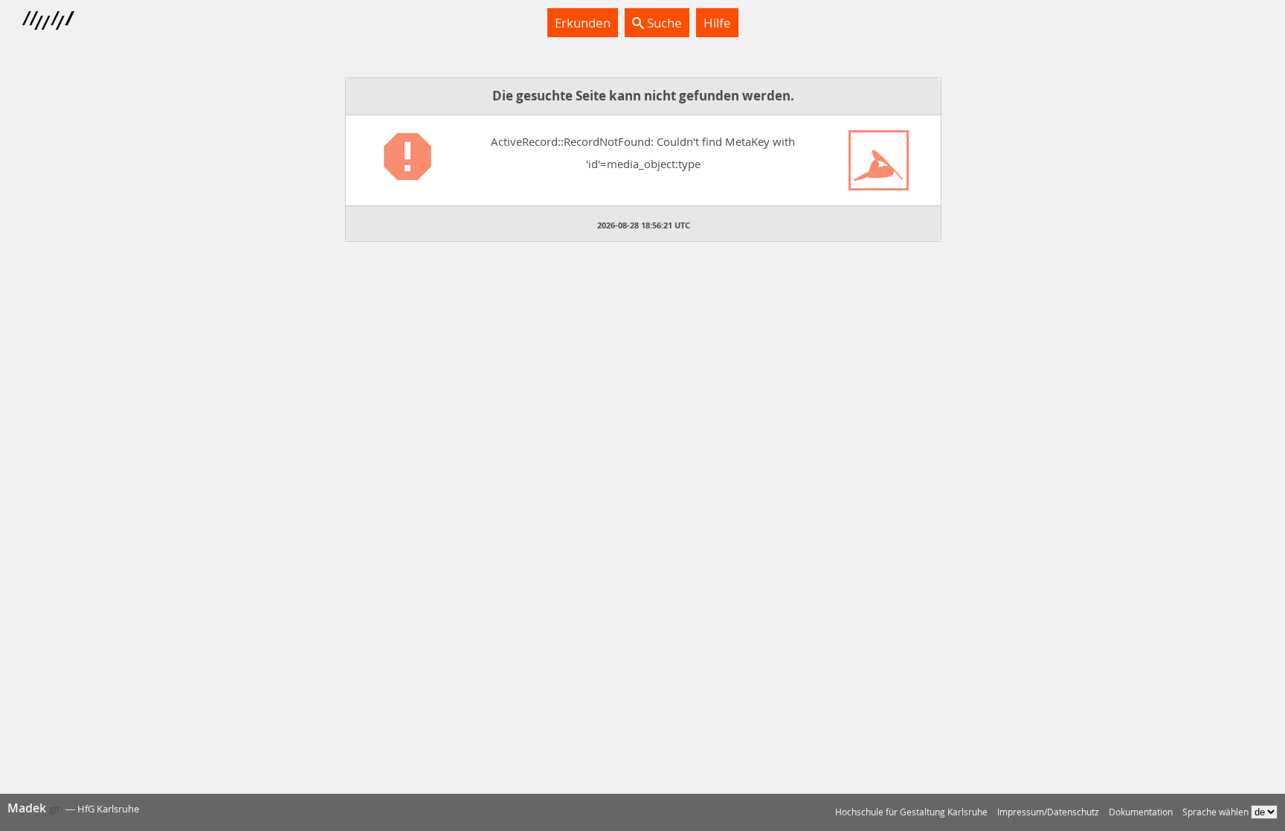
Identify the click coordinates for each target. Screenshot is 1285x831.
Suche (663, 22)
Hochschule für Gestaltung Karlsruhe (911, 812)
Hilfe (717, 22)
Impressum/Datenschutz (1048, 812)
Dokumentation (1141, 812)
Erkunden (583, 22)
